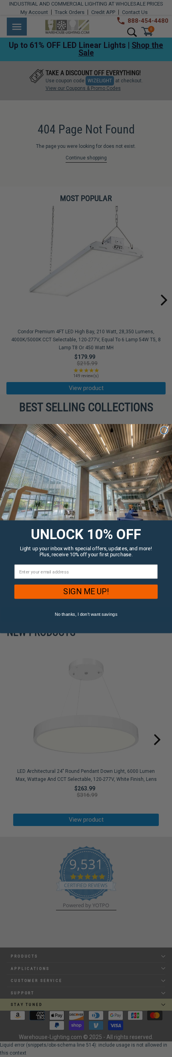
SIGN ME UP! (85, 591)
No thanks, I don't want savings (86, 614)
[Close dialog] (164, 430)
